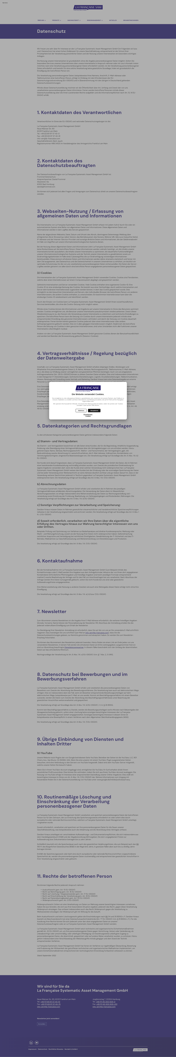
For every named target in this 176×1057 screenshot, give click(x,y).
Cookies (88, 416)
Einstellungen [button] (88, 414)
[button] (94, 410)
